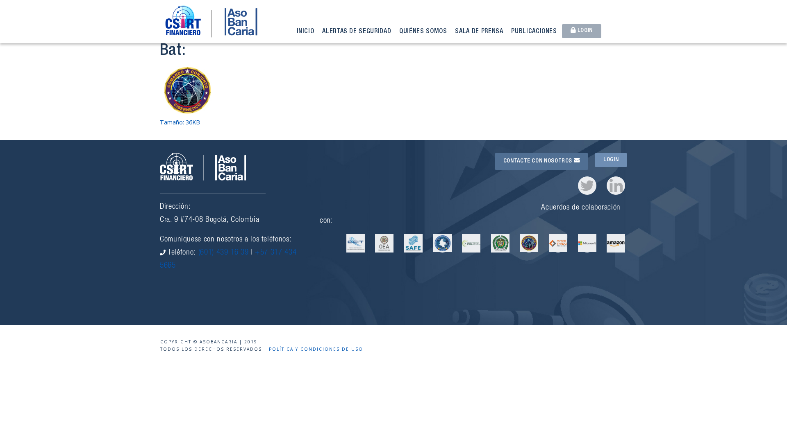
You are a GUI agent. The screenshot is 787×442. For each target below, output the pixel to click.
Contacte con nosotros (538, 161)
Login (584, 31)
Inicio (305, 32)
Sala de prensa (479, 32)
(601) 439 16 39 (223, 253)
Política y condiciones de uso (316, 349)
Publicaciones (534, 32)
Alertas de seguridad (356, 32)
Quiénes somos (423, 32)
